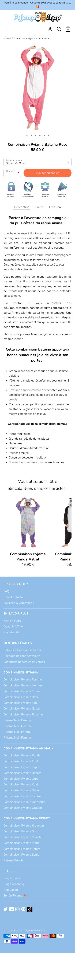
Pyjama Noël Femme (17, 720)
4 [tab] (39, 135)
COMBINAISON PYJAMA (20, 672)
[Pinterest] (23, 909)
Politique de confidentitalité (21, 656)
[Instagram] (17, 909)
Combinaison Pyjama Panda (21, 755)
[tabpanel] (37, 87)
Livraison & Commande (18, 603)
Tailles (39, 207)
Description (21, 207)
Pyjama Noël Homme (17, 726)
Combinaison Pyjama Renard (22, 773)
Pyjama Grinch (13, 860)
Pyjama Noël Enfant (16, 732)
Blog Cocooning (13, 884)
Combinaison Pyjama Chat (20, 761)
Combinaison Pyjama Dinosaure (24, 802)
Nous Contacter (13, 597)
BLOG (7, 871)
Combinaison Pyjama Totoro (21, 849)
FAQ (6, 591)
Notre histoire (12, 621)
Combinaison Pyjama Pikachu (23, 837)
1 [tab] (27, 135)
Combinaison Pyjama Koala (21, 784)
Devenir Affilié (13, 626)
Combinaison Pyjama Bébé (21, 697)
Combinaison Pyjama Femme (22, 679)
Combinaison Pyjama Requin (22, 790)
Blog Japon (10, 890)
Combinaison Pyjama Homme (23, 685)
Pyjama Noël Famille (17, 738)
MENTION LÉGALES (17, 643)
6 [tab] (48, 135)
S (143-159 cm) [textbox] (16, 163)
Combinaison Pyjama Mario (21, 843)
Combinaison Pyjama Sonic (21, 855)
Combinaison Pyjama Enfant (22, 691)
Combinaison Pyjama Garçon (22, 709)
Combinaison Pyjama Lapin (21, 767)
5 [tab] (44, 135)
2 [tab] (31, 135)
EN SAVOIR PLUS (15, 614)
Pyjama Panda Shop (35, 930)
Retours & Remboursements (22, 650)
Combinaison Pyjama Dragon (22, 808)
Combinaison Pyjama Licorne (22, 796)
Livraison (55, 207)
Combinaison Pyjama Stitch (21, 831)
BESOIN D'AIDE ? (15, 584)
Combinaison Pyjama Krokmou (23, 826)
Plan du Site (11, 632)
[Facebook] (11, 909)
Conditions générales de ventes (24, 662)
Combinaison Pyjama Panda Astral (28, 557)
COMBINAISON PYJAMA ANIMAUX (28, 748)
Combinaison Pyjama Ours (20, 779)
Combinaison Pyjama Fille (20, 703)
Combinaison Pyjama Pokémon (23, 714)
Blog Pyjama (11, 878)
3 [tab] (35, 135)
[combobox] (37, 162)
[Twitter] (5, 909)
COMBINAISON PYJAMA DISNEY (26, 818)
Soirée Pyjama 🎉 (15, 896)
